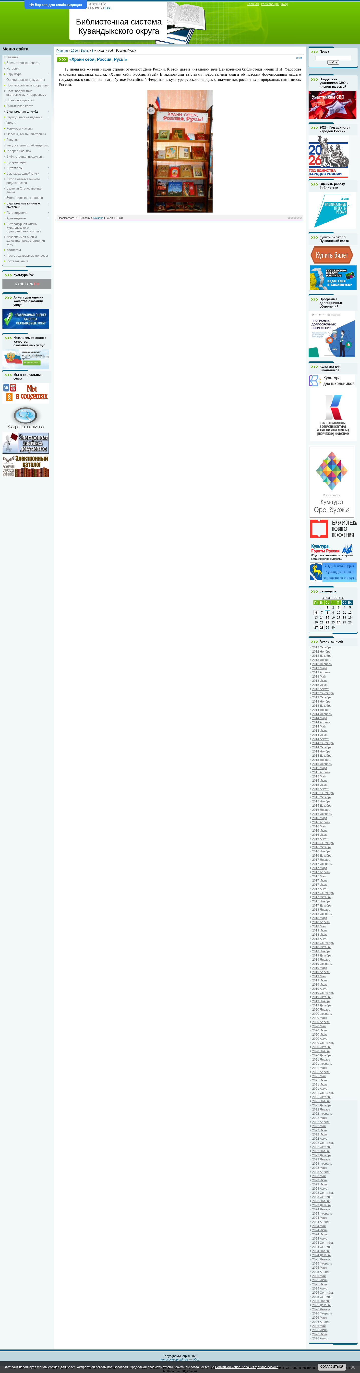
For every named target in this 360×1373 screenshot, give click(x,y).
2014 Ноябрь (321, 751)
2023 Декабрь (321, 1205)
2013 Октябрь (321, 697)
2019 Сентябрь (323, 993)
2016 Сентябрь (323, 843)
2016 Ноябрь (321, 851)
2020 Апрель (321, 1022)
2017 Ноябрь (321, 901)
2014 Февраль (322, 714)
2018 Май (319, 926)
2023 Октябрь (321, 1197)
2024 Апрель (321, 1222)
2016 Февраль (322, 814)
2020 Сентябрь (323, 1043)
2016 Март (319, 818)
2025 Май (319, 1276)
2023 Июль (319, 1184)
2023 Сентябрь (323, 1192)
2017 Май (319, 876)
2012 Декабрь (321, 655)
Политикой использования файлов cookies (246, 1367)
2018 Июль (319, 934)
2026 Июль (319, 1334)
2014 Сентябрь (323, 743)
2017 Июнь (319, 880)
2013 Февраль (322, 664)
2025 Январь (321, 1259)
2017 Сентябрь (323, 893)
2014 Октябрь (321, 747)
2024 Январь (321, 1209)
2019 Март (319, 968)
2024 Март (319, 1217)
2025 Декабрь (321, 1305)
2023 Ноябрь (321, 1201)
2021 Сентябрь (323, 1093)
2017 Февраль (322, 864)
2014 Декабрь (321, 755)
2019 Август (320, 989)
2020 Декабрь (321, 1055)
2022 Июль (319, 1134)
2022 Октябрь (321, 1147)
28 (322, 627)
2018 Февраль (322, 914)
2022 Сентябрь (323, 1143)
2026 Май (319, 1326)
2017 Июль (319, 884)
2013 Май (319, 676)
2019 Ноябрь (321, 1001)
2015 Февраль (322, 764)
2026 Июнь (319, 1330)
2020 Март (319, 1018)
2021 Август (320, 1088)
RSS (107, 7)
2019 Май (319, 976)
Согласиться (331, 1366)
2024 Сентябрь (323, 1242)
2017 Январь (321, 859)
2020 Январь (321, 1009)
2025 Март (319, 1267)
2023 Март (319, 1168)
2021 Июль (319, 1084)
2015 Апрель (321, 772)
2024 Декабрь (321, 1255)
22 (327, 622)
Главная (253, 4)
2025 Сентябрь (323, 1292)
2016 (74, 50)
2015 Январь (321, 760)
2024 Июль (319, 1234)
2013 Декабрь (321, 705)
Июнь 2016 (333, 598)
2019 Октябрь (321, 997)
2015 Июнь (319, 780)
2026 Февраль (322, 1313)
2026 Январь (321, 1309)
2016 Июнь (319, 830)
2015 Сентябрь (323, 793)
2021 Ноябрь (321, 1101)
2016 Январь (321, 810)
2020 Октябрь (321, 1047)
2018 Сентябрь (323, 943)
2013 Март (319, 668)
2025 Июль (319, 1284)
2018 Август (320, 939)
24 (338, 622)
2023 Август (320, 1188)
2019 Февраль (322, 964)
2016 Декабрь (321, 855)
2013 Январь (321, 660)
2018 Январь (321, 909)
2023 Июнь (319, 1180)
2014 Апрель (321, 722)
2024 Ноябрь (321, 1251)
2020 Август (320, 1038)
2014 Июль (319, 735)
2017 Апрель (321, 872)
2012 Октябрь (321, 647)
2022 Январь (321, 1109)
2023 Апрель (321, 1172)
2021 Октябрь (321, 1097)
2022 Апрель (321, 1122)
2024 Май (319, 1226)
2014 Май (319, 726)
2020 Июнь (319, 1030)
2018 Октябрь (321, 947)
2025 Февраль (322, 1263)
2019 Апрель (321, 972)
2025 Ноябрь (321, 1301)
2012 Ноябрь (321, 651)
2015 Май (319, 776)
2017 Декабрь (321, 905)
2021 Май (319, 1076)
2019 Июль (319, 984)
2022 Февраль (322, 1113)
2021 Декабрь (321, 1105)
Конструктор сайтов (174, 1359)
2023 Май (319, 1176)
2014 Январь (321, 710)
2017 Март (319, 868)
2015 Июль (319, 785)
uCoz (196, 1359)
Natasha (98, 217)
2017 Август (320, 889)
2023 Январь (321, 1159)
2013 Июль (319, 685)
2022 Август (320, 1138)
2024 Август (320, 1238)
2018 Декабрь (321, 955)
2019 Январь (321, 959)
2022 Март (319, 1118)
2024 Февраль (322, 1213)
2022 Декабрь (321, 1155)
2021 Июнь (319, 1080)
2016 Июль (319, 834)
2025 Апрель (321, 1272)
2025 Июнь (319, 1280)
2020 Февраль (322, 1013)
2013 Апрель (321, 672)
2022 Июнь (319, 1130)
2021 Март (319, 1068)
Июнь (85, 50)
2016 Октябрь (321, 847)
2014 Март (319, 718)
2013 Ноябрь (321, 701)
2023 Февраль (322, 1163)
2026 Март (319, 1317)
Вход (284, 4)
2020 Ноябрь (321, 1051)
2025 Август (320, 1288)
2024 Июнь (319, 1230)
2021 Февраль (322, 1063)
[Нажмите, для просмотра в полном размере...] (180, 211)
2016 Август (320, 839)
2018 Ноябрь (321, 951)
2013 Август (320, 689)
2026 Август (320, 1338)
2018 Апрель (321, 922)
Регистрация (270, 4)
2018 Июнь (319, 930)
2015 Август (320, 789)
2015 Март (319, 768)
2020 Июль (319, 1034)
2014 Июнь (319, 730)
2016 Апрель (321, 822)
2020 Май (319, 1026)
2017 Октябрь (321, 897)
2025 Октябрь (321, 1297)
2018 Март (319, 918)
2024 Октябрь (321, 1247)
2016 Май (319, 826)
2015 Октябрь (321, 797)
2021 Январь (321, 1059)
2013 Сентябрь (323, 693)
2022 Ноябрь (321, 1151)
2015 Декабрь (321, 805)
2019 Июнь (319, 980)
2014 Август (320, 739)
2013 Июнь (319, 680)
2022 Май (319, 1126)
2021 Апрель (321, 1072)
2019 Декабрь (321, 1005)
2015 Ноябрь (321, 801)
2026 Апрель (321, 1322)
